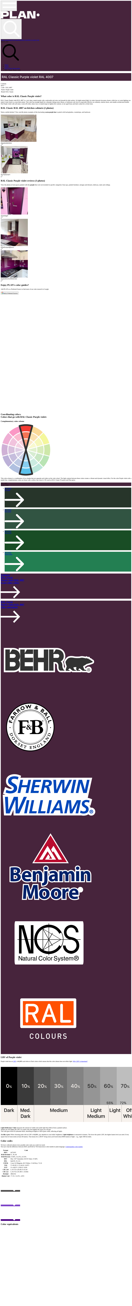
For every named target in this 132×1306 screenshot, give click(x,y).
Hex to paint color (33, 40)
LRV (14, 1061)
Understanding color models (74, 1147)
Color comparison (6, 40)
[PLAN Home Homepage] (20, 18)
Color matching (16, 40)
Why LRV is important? (80, 1061)
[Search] (11, 29)
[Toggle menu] (9, 6)
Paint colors (24, 40)
